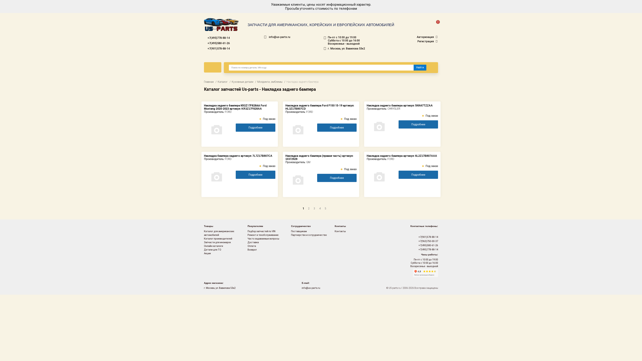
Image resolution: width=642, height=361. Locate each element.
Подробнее (255, 127)
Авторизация (425, 37)
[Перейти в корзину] (435, 26)
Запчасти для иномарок (217, 242)
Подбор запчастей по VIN (261, 231)
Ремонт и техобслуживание (263, 235)
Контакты (340, 231)
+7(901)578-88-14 (218, 48)
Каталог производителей (218, 238)
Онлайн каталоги (213, 246)
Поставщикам (299, 231)
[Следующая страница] (331, 208)
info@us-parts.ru (279, 37)
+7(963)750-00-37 (428, 241)
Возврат (252, 249)
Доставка (253, 242)
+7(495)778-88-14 (218, 37)
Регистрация (425, 41)
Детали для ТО (212, 249)
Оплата (252, 246)
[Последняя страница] (338, 208)
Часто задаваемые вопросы (263, 238)
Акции (207, 253)
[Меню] (212, 67)
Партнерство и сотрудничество (309, 235)
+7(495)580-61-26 (218, 43)
